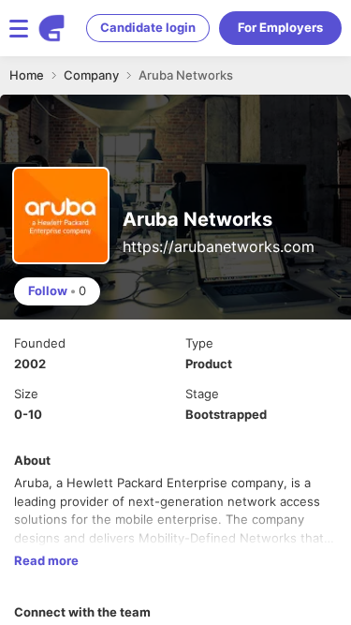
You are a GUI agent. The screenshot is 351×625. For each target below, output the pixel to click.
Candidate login (148, 27)
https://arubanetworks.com (218, 246)
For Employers (280, 27)
